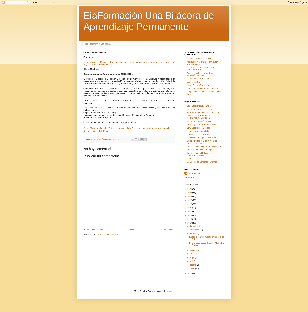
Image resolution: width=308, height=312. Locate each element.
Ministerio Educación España (199, 109)
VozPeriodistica (193, 82)
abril (192, 261)
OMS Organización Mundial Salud (202, 124)
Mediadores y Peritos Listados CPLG (203, 112)
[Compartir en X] (139, 139)
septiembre (195, 250)
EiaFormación (194, 173)
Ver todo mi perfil (191, 177)
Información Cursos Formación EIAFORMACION (200, 68)
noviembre (194, 230)
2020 (189, 211)
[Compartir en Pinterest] (145, 139)
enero (192, 269)
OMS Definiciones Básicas (198, 128)
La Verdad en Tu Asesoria (198, 79)
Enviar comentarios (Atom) (107, 234)
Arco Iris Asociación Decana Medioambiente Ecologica (199, 117)
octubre (193, 234)
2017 (189, 223)
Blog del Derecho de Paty (198, 134)
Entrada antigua (167, 230)
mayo (192, 257)
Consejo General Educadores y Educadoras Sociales (200, 154)
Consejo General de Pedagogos (201, 150)
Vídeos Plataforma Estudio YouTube (202, 88)
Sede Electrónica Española (199, 106)
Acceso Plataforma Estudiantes (200, 59)
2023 (189, 200)
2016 (189, 273)
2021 (189, 208)
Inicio (131, 230)
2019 (189, 215)
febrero (193, 265)
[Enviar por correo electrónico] (132, 139)
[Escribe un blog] (135, 139)
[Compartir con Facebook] (142, 139)
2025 (189, 193)
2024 (189, 196)
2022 (189, 204)
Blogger (169, 291)
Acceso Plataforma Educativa (96, 44)
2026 (189, 189)
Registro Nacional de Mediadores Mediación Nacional (201, 74)
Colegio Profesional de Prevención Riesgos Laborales (202, 142)
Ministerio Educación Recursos (200, 121)
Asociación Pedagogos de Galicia (201, 138)
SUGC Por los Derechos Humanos (202, 162)
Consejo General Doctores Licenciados (204, 146)
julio (192, 254)
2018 (189, 219)
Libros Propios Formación (198, 85)
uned (189, 159)
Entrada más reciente (93, 230)
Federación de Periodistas (198, 131)
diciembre (194, 226)
